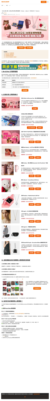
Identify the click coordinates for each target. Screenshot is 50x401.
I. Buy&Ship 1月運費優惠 (9, 53)
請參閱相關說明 (33, 77)
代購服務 (31, 61)
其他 (7, 5)
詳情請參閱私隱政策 (36, 394)
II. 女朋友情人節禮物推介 (9, 54)
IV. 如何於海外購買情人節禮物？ (11, 57)
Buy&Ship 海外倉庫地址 (19, 313)
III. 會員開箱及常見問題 (9, 55)
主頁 (2, 5)
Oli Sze (5, 12)
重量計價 (3, 62)
